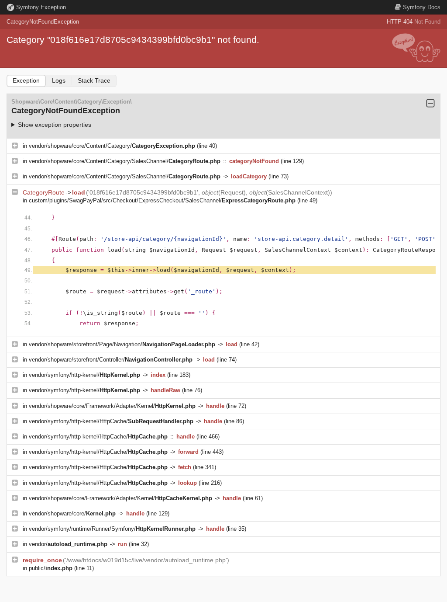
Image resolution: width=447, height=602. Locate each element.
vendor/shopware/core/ (72, 513)
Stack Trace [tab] (94, 80)
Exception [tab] (26, 80)
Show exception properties (54, 124)
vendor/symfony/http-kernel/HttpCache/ (111, 421)
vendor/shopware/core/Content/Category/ (112, 146)
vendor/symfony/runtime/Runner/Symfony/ (112, 528)
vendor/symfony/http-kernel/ (84, 375)
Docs (421, 7)
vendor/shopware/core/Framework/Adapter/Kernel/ (112, 406)
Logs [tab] (58, 80)
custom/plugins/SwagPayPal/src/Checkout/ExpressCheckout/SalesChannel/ (162, 200)
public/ (50, 568)
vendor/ (68, 544)
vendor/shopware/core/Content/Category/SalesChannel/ (124, 161)
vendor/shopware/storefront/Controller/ (111, 359)
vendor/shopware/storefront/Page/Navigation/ (122, 344)
